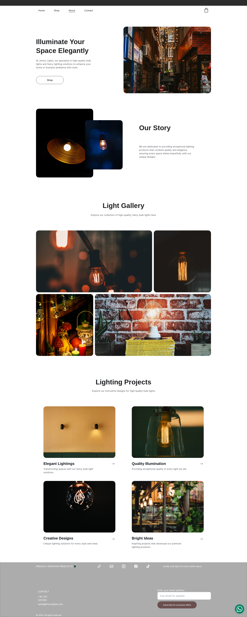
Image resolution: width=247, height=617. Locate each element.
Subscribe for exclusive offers (177, 605)
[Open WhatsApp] (239, 609)
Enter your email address (170, 590)
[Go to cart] (206, 10)
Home (41, 10)
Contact (88, 10)
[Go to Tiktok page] (148, 566)
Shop (56, 10)
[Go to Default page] (99, 566)
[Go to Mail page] (111, 566)
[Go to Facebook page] (136, 566)
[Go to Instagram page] (123, 566)
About (72, 10)
